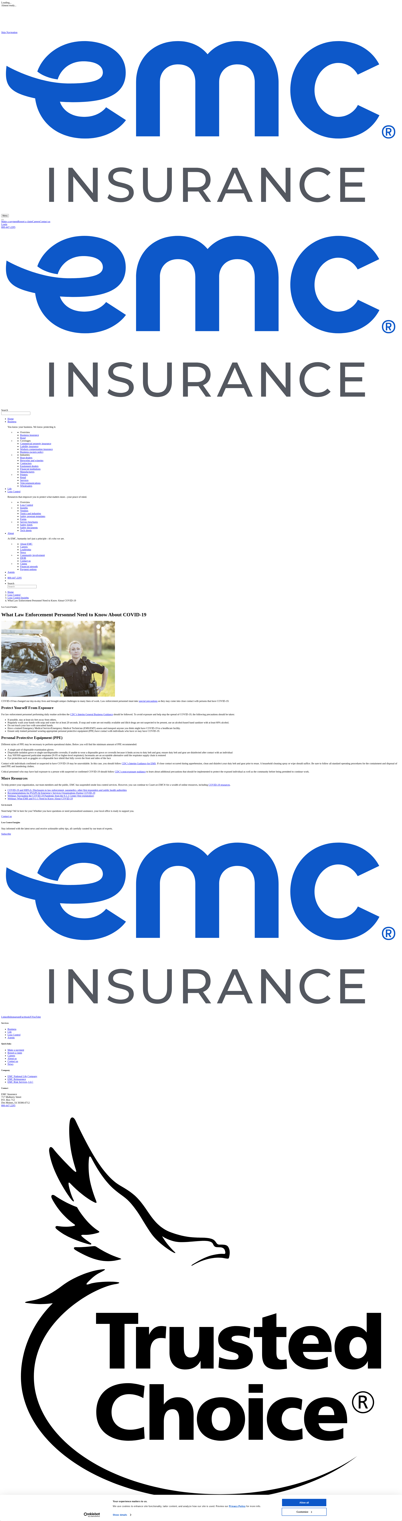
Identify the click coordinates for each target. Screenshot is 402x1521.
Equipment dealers (29, 466)
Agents (11, 572)
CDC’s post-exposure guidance (130, 771)
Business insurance (29, 435)
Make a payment (9, 221)
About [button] (11, 533)
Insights (24, 508)
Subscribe (6, 834)
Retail (23, 477)
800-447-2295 (8, 227)
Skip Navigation (9, 32)
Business (12, 1029)
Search (4, 410)
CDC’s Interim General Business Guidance (91, 714)
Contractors (26, 463)
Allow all (304, 1502)
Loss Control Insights (18, 597)
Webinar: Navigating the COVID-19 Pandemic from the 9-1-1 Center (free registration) (51, 795)
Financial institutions (30, 469)
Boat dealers (26, 457)
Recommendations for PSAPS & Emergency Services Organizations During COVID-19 (51, 793)
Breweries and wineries (31, 460)
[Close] (2, 219)
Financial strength (29, 566)
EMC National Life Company (22, 1076)
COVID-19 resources (219, 784)
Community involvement (32, 555)
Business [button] (12, 421)
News (23, 552)
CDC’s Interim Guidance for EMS (139, 763)
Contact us (45, 221)
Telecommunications (30, 483)
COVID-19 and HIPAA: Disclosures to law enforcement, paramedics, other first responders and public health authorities (67, 790)
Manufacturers (27, 471)
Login (4, 224)
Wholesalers (26, 486)
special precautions (148, 701)
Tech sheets (26, 530)
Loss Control (26, 505)
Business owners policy (31, 452)
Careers (36, 221)
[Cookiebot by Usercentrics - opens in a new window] (92, 1515)
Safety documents (29, 527)
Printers (24, 474)
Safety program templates (32, 516)
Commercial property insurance (35, 443)
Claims (23, 563)
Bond (23, 438)
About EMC (26, 544)
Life (10, 488)
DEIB (23, 558)
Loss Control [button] (14, 491)
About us (12, 1058)
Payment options (28, 569)
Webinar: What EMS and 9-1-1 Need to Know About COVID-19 (40, 798)
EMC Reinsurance (17, 1079)
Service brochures (29, 522)
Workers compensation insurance (36, 449)
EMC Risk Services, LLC (20, 1082)
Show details (120, 1514)
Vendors (24, 510)
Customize (302, 1511)
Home (11, 418)
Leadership (25, 549)
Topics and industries (30, 513)
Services (24, 480)
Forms (23, 519)
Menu (5, 216)
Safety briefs (26, 524)
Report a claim (25, 221)
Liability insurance (29, 446)
